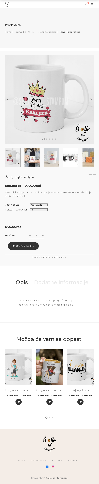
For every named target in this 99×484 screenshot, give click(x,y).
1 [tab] (46, 417)
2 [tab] (49, 417)
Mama (54, 257)
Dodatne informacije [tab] (61, 282)
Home (8, 32)
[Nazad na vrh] (92, 477)
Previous (7, 100)
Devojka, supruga (47, 32)
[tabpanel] (18, 378)
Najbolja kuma (80, 390)
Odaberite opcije (18, 402)
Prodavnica (39, 460)
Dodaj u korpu (24, 246)
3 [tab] (52, 417)
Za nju (31, 32)
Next (91, 100)
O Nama (57, 460)
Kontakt (73, 460)
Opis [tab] (22, 282)
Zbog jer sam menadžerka (18, 390)
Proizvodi (19, 32)
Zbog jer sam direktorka (49, 390)
